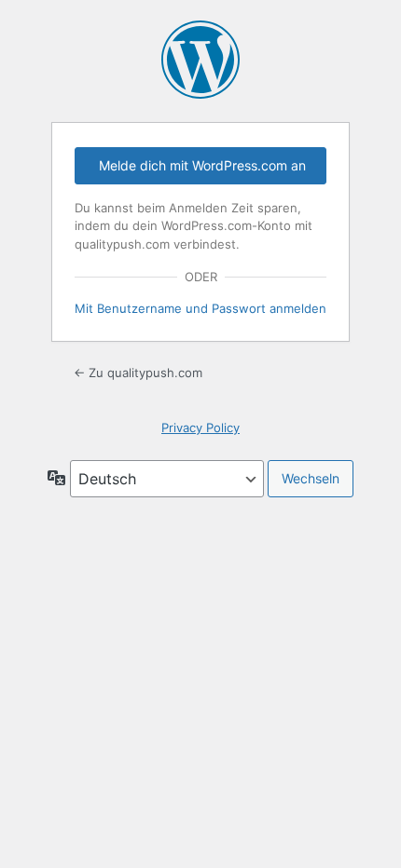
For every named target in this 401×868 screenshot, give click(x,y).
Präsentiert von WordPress (200, 59)
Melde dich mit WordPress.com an (202, 165)
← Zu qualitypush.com (138, 372)
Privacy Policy (200, 427)
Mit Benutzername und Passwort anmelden (200, 308)
